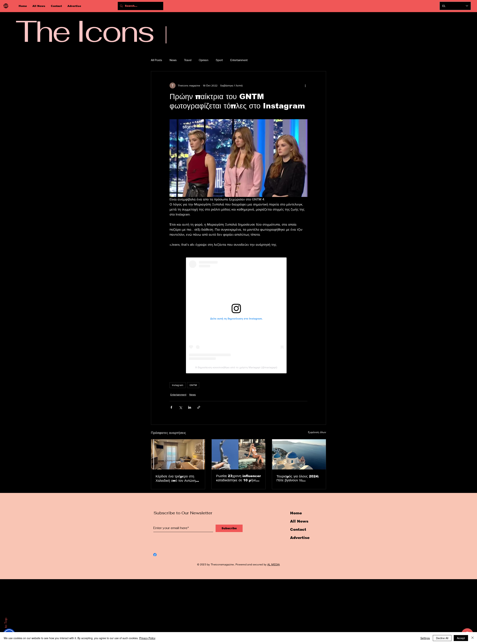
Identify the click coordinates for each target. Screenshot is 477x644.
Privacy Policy (147, 638)
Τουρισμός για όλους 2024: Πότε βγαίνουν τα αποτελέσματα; (298, 478)
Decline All (442, 638)
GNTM (193, 385)
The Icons (84, 31)
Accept (461, 638)
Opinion (203, 60)
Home (296, 513)
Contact (298, 529)
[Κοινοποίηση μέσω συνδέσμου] (198, 407)
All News (299, 521)
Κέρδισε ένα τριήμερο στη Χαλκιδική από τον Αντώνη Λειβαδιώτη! (176, 478)
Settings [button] (425, 638)
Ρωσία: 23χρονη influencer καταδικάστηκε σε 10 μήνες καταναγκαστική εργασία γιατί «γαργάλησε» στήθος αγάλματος (238, 478)
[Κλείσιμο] (472, 638)
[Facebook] (155, 555)
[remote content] (238, 315)
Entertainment (239, 60)
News (173, 60)
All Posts (156, 60)
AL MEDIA (273, 564)
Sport (219, 60)
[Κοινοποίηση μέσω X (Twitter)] (180, 407)
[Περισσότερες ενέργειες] (305, 85)
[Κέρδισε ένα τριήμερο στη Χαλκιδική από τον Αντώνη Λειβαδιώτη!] (178, 454)
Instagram (177, 385)
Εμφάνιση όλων (317, 432)
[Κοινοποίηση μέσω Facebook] (171, 407)
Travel (187, 60)
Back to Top (6, 627)
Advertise (299, 538)
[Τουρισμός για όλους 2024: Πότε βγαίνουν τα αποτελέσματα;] (299, 454)
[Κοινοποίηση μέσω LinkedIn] (189, 407)
